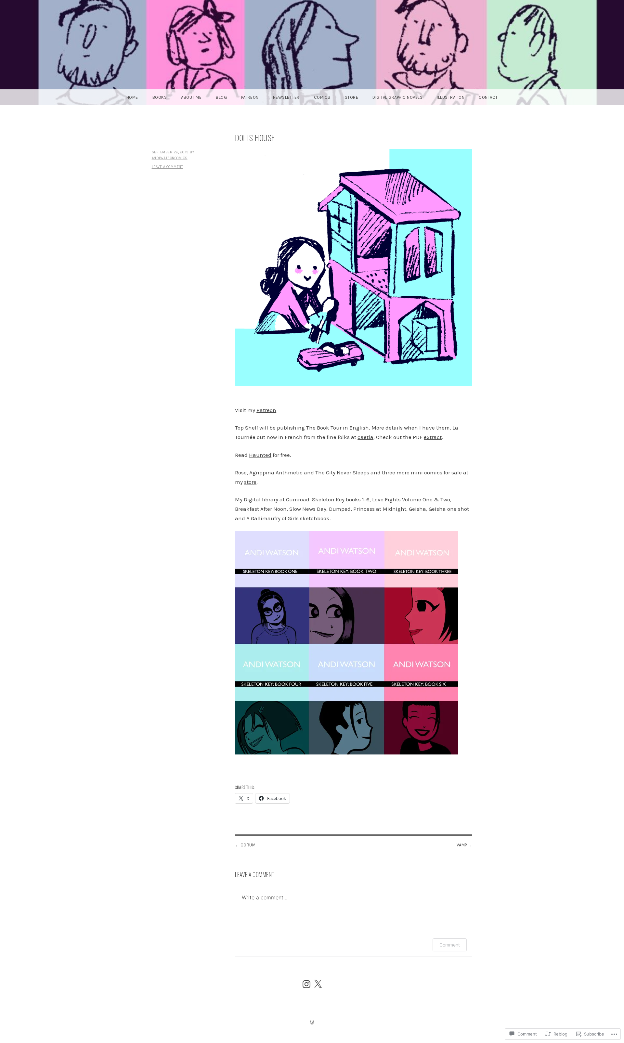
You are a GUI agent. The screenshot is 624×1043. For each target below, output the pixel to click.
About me (191, 97)
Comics (322, 97)
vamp (462, 845)
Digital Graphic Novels (397, 97)
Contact (488, 97)
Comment (449, 944)
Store (351, 97)
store (250, 482)
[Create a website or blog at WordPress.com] (312, 1023)
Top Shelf (246, 427)
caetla (365, 437)
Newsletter (286, 97)
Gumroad (297, 499)
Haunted (260, 455)
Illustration (450, 97)
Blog (221, 97)
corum (248, 845)
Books (159, 97)
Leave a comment (167, 167)
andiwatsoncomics (170, 158)
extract (433, 437)
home (132, 97)
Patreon (250, 97)
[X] (318, 984)
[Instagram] (306, 984)
